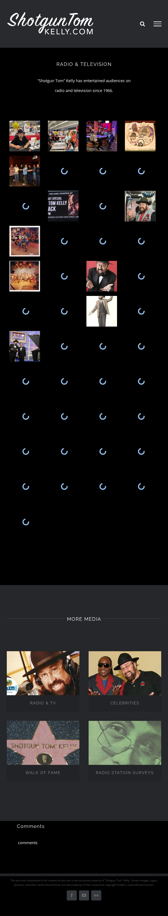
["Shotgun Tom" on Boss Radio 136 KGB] (25, 486)
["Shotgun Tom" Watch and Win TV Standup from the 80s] (102, 311)
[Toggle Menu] (157, 23)
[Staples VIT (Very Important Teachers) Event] (25, 136)
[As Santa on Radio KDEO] (141, 486)
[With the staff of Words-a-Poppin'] (141, 381)
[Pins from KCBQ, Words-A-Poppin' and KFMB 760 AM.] (141, 136)
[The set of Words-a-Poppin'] (25, 416)
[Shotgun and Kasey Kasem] (25, 346)
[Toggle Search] (142, 23)
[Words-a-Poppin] (64, 416)
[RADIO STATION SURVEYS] (125, 751)
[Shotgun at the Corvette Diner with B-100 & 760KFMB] (141, 206)
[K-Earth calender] (64, 311)
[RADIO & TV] (43, 681)
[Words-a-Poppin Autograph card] (102, 381)
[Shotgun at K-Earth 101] (64, 276)
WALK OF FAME (43, 772)
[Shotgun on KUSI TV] (141, 346)
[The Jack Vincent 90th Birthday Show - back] (64, 346)
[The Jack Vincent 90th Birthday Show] (102, 346)
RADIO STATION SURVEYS (125, 772)
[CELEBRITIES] (125, 681)
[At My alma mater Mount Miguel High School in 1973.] (102, 171)
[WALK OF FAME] (43, 751)
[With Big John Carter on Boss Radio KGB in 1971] (141, 451)
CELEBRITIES (124, 703)
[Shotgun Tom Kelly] (102, 276)
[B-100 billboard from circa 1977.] (25, 206)
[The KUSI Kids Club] (25, 381)
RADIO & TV (43, 703)
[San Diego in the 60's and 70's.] (25, 311)
